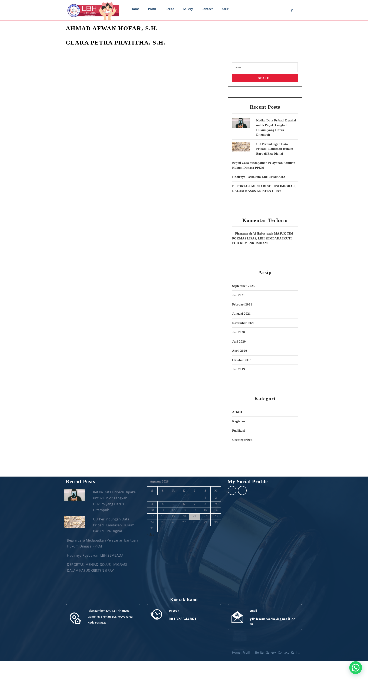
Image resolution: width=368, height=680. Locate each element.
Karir (225, 9)
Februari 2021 (242, 304)
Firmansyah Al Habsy (250, 233)
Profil (152, 9)
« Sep (150, 534)
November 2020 (243, 323)
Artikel (237, 412)
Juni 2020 (239, 341)
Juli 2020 (238, 332)
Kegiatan (238, 421)
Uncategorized (242, 439)
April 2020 (239, 350)
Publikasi (238, 430)
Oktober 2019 (242, 360)
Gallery (188, 9)
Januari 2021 (241, 313)
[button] (355, 667)
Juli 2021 (238, 295)
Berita (169, 9)
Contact (207, 9)
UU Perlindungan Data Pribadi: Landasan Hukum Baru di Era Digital (274, 148)
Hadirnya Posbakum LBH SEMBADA (258, 177)
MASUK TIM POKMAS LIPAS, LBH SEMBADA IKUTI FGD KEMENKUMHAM (262, 238)
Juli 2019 (238, 369)
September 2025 (243, 286)
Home (135, 9)
